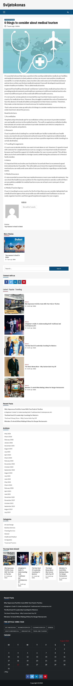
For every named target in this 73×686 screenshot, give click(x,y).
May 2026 (7, 433)
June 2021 (7, 494)
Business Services (9, 528)
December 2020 (9, 497)
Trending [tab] (18, 289)
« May (6, 672)
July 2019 (7, 512)
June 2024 (7, 479)
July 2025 (7, 452)
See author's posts (29, 207)
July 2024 (7, 476)
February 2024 (8, 488)
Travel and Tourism (9, 19)
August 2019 (8, 509)
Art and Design (9, 524)
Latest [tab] (5, 289)
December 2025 (9, 446)
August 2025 (8, 449)
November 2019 (9, 500)
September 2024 (9, 470)
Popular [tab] (11, 289)
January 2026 (8, 443)
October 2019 (8, 503)
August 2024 (8, 473)
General (27, 301)
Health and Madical (10, 537)
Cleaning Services (9, 531)
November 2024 (9, 464)
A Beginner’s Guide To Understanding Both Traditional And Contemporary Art (28, 412)
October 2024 (8, 467)
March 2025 (8, 458)
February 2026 (8, 439)
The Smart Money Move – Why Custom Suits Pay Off (40, 367)
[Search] (68, 12)
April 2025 (7, 455)
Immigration (8, 540)
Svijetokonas (14, 5)
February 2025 (8, 461)
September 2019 (9, 506)
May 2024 (7, 482)
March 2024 (8, 485)
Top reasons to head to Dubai (13, 225)
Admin (17, 26)
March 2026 (8, 436)
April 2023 (7, 491)
